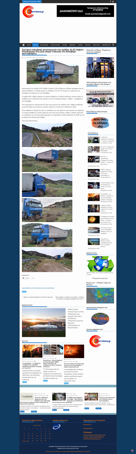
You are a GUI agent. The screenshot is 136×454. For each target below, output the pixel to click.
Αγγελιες (22, 411)
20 (32, 438)
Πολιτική (87, 45)
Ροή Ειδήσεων (44, 45)
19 (28, 438)
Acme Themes (86, 451)
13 (32, 436)
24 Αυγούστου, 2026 (40, 393)
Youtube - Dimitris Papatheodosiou (93, 437)
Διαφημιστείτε (106, 45)
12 (28, 436)
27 (32, 440)
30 (45, 440)
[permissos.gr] (23, 45)
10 (49, 433)
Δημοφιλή (72, 45)
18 (24, 438)
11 (24, 436)
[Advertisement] (68, 31)
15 (41, 436)
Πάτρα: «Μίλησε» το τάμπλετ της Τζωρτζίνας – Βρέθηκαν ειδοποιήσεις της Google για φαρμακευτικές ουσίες (69, 298)
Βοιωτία (35, 45)
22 (41, 438)
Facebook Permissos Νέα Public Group (94, 435)
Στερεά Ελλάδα (55, 45)
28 (37, 440)
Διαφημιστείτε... (88, 428)
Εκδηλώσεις (33, 411)
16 (45, 436)
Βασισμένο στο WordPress (53, 451)
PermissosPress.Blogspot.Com (92, 438)
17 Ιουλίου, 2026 (72, 393)
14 (37, 436)
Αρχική (29, 45)
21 (37, 438)
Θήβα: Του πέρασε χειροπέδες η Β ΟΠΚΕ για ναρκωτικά (38, 297)
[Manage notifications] (132, 450)
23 (45, 438)
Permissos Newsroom (39, 57)
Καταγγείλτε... (87, 424)
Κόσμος (80, 45)
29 (41, 440)
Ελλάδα (64, 45)
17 (49, 436)
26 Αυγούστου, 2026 (28, 359)
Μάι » (28, 441)
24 (49, 438)
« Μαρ (24, 441)
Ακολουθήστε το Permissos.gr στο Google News (38, 288)
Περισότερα (96, 45)
